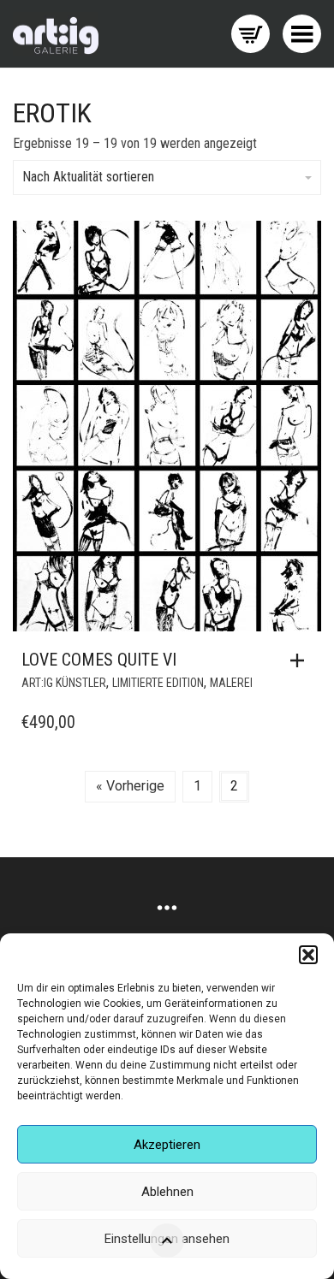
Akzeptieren (167, 1144)
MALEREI (231, 683)
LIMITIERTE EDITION (158, 683)
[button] (308, 954)
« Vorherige (130, 786)
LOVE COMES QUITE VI (98, 659)
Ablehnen (167, 1191)
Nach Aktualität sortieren (88, 177)
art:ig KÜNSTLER (63, 683)
